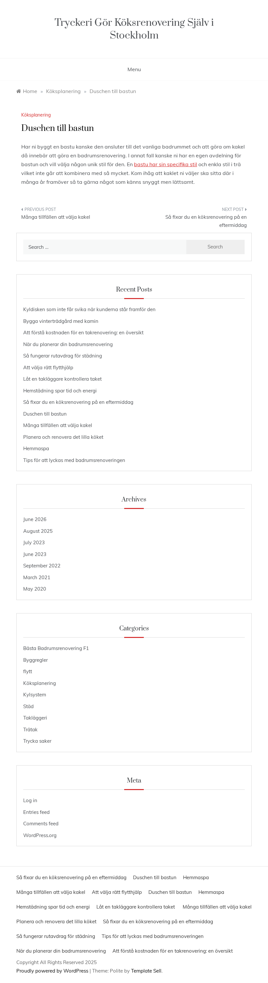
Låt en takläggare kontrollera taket (63, 379)
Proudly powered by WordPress (53, 971)
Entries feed (36, 812)
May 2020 (34, 589)
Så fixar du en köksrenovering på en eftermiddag (206, 221)
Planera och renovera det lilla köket (63, 437)
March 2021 (36, 577)
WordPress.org (40, 835)
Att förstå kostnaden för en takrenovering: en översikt (83, 332)
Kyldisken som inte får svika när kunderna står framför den (89, 309)
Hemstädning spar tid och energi (60, 391)
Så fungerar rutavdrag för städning (62, 356)
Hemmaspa (36, 448)
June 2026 (34, 519)
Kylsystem (34, 694)
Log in (30, 800)
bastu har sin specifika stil (165, 164)
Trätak (30, 729)
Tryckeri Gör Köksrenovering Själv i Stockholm (134, 29)
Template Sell (146, 971)
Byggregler (35, 660)
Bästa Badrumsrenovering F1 (56, 648)
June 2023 (34, 554)
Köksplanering (36, 115)
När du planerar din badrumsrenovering (68, 344)
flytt (27, 671)
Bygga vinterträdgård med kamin (60, 321)
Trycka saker (37, 741)
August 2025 (38, 531)
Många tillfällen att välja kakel (55, 217)
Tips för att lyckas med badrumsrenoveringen (74, 460)
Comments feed (41, 823)
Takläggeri (35, 718)
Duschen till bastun (45, 414)
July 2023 (34, 542)
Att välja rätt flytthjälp (48, 367)
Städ (28, 706)
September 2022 (41, 566)
